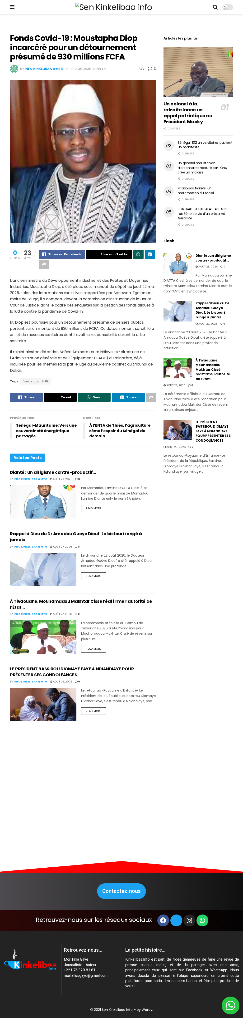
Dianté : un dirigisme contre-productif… (53, 472)
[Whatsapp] (202, 920)
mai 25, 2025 (81, 68)
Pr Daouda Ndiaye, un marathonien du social (196, 190)
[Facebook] (163, 920)
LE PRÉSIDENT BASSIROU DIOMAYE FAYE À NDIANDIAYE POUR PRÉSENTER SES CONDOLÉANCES (72, 672)
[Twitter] (176, 920)
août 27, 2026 (62, 547)
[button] (121, 891)
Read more (94, 508)
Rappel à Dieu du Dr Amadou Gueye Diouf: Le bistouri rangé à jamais (212, 310)
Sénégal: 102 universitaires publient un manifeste (205, 145)
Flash (101, 68)
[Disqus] (83, 790)
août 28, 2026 (62, 479)
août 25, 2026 (62, 681)
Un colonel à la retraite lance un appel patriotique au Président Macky (188, 112)
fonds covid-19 (35, 381)
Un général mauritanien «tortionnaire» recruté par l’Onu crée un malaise (202, 168)
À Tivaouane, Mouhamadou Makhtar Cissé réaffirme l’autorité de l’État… (213, 369)
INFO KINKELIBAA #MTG (44, 68)
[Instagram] (189, 920)
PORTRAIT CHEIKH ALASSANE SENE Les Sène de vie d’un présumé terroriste (203, 214)
